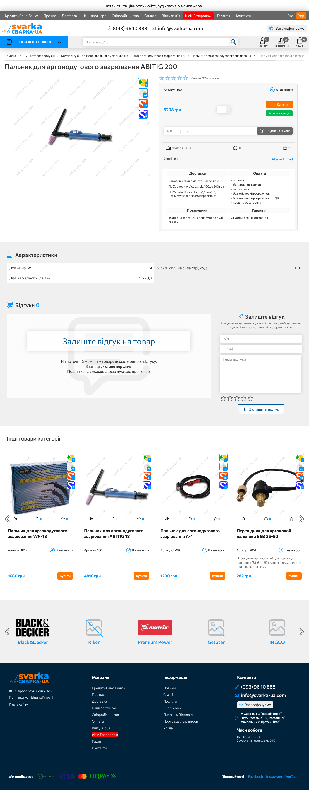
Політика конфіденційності (31, 697)
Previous (7, 519)
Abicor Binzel (282, 159)
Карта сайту (18, 704)
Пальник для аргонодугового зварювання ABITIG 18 (113, 533)
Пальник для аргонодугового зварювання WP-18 (37, 533)
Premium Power (155, 642)
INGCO (277, 642)
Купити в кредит (279, 113)
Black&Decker (33, 642)
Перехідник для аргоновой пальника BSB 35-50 (264, 533)
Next (302, 519)
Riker (94, 642)
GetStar (216, 642)
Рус (290, 16)
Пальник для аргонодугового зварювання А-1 (190, 533)
